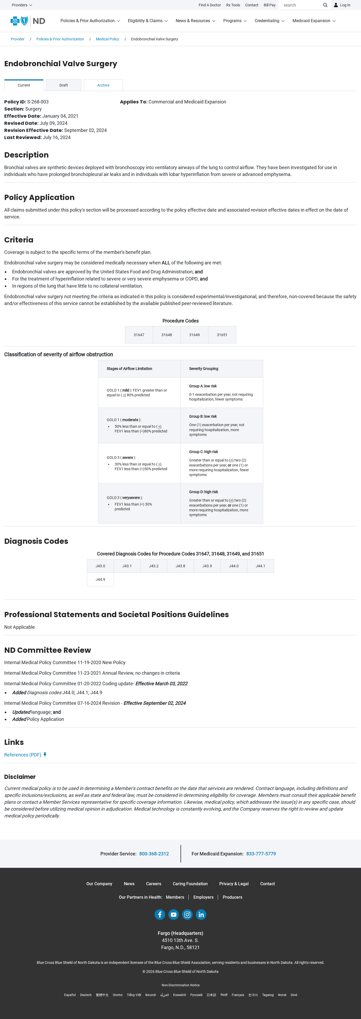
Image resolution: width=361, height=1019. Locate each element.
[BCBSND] (28, 21)
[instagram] (187, 914)
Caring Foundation (190, 883)
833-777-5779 (261, 853)
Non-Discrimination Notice (181, 985)
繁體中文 (102, 995)
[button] (327, 5)
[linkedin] (201, 914)
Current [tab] (24, 85)
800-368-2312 (154, 853)
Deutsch (86, 995)
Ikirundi (150, 995)
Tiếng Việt (134, 995)
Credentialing (267, 20)
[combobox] (300, 5)
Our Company (99, 883)
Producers (232, 897)
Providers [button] (19, 5)
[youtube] (173, 914)
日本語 (211, 995)
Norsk (282, 995)
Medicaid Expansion (311, 20)
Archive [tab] (103, 85)
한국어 (253, 995)
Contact (267, 883)
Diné (294, 995)
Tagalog (268, 995)
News (129, 883)
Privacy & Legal (234, 883)
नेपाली (224, 995)
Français (238, 995)
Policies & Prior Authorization (88, 20)
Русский (196, 995)
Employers (203, 897)
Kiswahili (179, 995)
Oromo (118, 995)
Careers (153, 883)
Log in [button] (345, 5)
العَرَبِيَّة (164, 995)
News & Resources (193, 20)
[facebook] (160, 914)
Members (175, 897)
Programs (232, 20)
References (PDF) (22, 755)
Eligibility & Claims (145, 20)
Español (70, 995)
